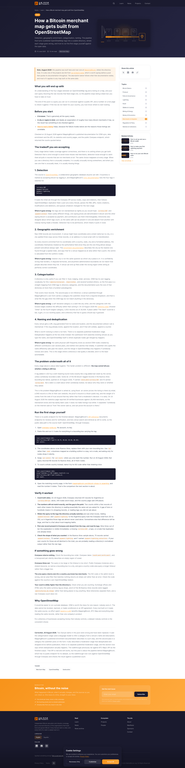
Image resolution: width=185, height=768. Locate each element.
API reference (93, 417)
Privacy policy (116, 701)
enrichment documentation (73, 248)
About (129, 722)
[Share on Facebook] (133, 72)
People (103, 725)
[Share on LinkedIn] (128, 72)
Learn (121, 3)
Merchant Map (40, 669)
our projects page (77, 73)
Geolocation (66, 669)
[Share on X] (123, 72)
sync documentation (91, 178)
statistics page (103, 307)
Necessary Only (74, 762)
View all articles (126, 161)
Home (36, 10)
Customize (92, 762)
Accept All (110, 762)
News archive (79, 728)
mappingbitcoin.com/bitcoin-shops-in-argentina (90, 483)
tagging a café (65, 611)
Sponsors (130, 728)
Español (46, 737)
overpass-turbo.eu (49, 428)
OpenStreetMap (52, 175)
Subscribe (141, 694)
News (129, 3)
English (38, 737)
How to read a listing (45, 127)
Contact (147, 3)
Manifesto (130, 725)
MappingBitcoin (90, 70)
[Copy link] (137, 72)
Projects (138, 3)
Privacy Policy (84, 756)
